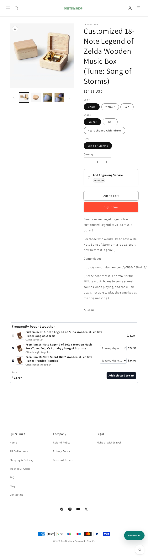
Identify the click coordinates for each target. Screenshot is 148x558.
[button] (8, 8)
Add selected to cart (121, 375)
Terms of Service (63, 460)
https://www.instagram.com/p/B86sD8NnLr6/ (115, 267)
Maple (92, 107)
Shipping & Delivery (22, 460)
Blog (12, 486)
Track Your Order (20, 468)
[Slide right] (70, 97)
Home (13, 442)
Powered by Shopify (85, 541)
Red (127, 107)
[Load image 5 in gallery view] (59, 97)
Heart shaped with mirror (104, 130)
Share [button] (91, 310)
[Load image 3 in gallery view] (36, 97)
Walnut (110, 107)
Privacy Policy (61, 451)
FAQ (12, 477)
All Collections (19, 451)
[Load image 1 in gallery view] (24, 97)
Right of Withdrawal (109, 442)
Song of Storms (98, 145)
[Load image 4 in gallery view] (47, 97)
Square (92, 122)
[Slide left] (14, 97)
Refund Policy (61, 442)
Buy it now (111, 207)
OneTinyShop (68, 541)
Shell (110, 122)
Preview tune (134, 536)
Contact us (16, 494)
